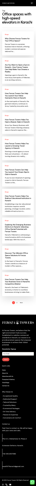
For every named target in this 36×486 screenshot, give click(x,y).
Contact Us (5, 385)
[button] (32, 3)
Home (4, 370)
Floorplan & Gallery (8, 379)
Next (21, 302)
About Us (5, 373)
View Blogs (5, 382)
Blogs (7, 34)
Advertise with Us (7, 376)
